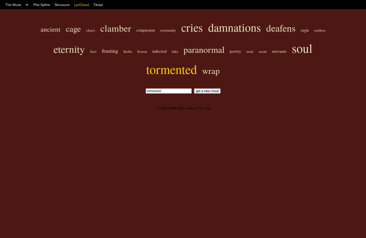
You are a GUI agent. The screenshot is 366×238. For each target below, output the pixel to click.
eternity (69, 49)
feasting (110, 50)
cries (192, 27)
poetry (235, 51)
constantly (168, 30)
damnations (234, 27)
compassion (145, 30)
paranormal (204, 49)
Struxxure (62, 5)
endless (320, 30)
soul (302, 48)
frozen (142, 51)
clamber (115, 28)
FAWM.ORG (176, 108)
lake (175, 51)
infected (159, 51)
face (93, 51)
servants (279, 51)
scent (263, 51)
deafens (281, 27)
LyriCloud (81, 5)
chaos (90, 30)
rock (249, 51)
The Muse (13, 5)
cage (73, 28)
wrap (211, 70)
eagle (305, 30)
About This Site (199, 108)
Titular (98, 5)
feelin (127, 51)
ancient (51, 29)
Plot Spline (41, 5)
